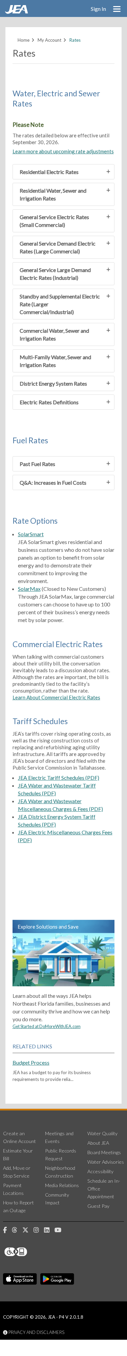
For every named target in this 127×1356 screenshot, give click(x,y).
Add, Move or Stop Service (16, 1172)
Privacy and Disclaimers (35, 1332)
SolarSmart (31, 534)
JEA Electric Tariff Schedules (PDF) (58, 777)
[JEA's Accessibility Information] (28, 1251)
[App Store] (20, 1279)
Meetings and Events (59, 1137)
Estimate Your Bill (18, 1154)
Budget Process (31, 1062)
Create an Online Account (19, 1137)
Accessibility (100, 1171)
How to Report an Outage (18, 1206)
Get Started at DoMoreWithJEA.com (47, 1026)
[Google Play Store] (57, 1279)
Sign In (98, 8)
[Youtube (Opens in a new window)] (60, 1230)
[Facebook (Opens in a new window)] (7, 1230)
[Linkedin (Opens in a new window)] (49, 1230)
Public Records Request (60, 1154)
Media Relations (62, 1185)
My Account (49, 40)
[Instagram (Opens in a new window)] (39, 1230)
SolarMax (29, 588)
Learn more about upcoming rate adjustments (63, 151)
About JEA (98, 1143)
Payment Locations (13, 1189)
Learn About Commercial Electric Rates (56, 697)
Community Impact (57, 1198)
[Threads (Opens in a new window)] (17, 1230)
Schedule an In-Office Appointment (103, 1188)
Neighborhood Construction (60, 1172)
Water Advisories (105, 1162)
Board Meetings (104, 1152)
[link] (17, 12)
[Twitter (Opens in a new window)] (28, 1230)
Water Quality (102, 1133)
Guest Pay (98, 1206)
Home (23, 40)
